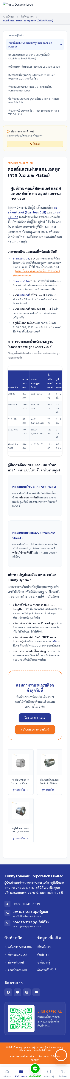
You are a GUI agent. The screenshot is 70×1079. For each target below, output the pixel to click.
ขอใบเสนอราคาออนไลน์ (35, 729)
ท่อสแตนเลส (16, 962)
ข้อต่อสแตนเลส (17, 954)
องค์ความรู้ (43, 962)
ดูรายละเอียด (19, 789)
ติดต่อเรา (43, 954)
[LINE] (17, 992)
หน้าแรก (10, 16)
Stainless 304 (21, 258)
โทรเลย (36, 143)
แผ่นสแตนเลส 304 (20, 947)
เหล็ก (54, 641)
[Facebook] (8, 992)
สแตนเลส (23, 295)
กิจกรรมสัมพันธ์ (46, 970)
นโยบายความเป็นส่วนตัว (22, 1056)
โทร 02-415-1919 (35, 717)
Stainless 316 (21, 281)
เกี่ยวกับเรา (44, 947)
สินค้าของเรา (27, 16)
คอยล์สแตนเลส (17, 970)
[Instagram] (27, 992)
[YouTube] (36, 992)
